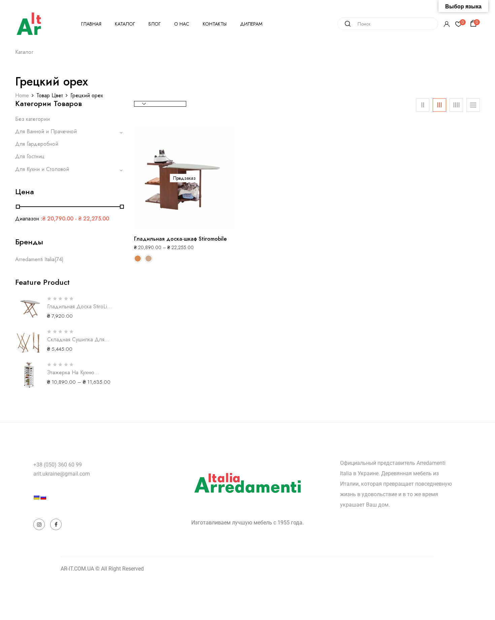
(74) (59, 259)
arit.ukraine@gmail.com (61, 474)
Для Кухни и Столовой (42, 169)
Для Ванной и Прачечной (46, 131)
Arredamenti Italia (35, 259)
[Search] (345, 24)
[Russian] (43, 497)
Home (22, 95)
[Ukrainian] (36, 497)
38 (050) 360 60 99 (59, 464)
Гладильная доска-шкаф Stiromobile (180, 239)
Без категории (32, 119)
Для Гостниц (29, 156)
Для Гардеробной (36, 144)
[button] (474, 23)
